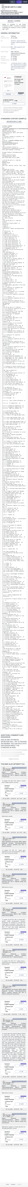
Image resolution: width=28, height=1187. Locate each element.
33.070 (6, 112)
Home (7, 1184)
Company (13, 1184)
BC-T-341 (19, 798)
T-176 (19, 1014)
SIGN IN (25, 1)
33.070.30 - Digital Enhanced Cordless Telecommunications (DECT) (19, 42)
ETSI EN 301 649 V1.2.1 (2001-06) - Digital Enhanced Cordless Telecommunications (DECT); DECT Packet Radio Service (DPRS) (19, 66)
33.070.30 (14, 17)
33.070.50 (19, 1076)
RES (20, 17)
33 (4, 112)
